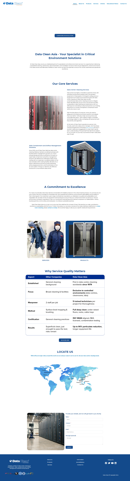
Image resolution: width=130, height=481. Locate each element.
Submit (69, 447)
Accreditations (80, 462)
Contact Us (123, 3)
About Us (81, 3)
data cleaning (89, 127)
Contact (68, 423)
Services (49, 464)
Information (80, 459)
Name (67, 417)
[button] (65, 35)
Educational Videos (112, 3)
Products (88, 3)
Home (75, 3)
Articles (102, 3)
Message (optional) (71, 435)
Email (67, 429)
